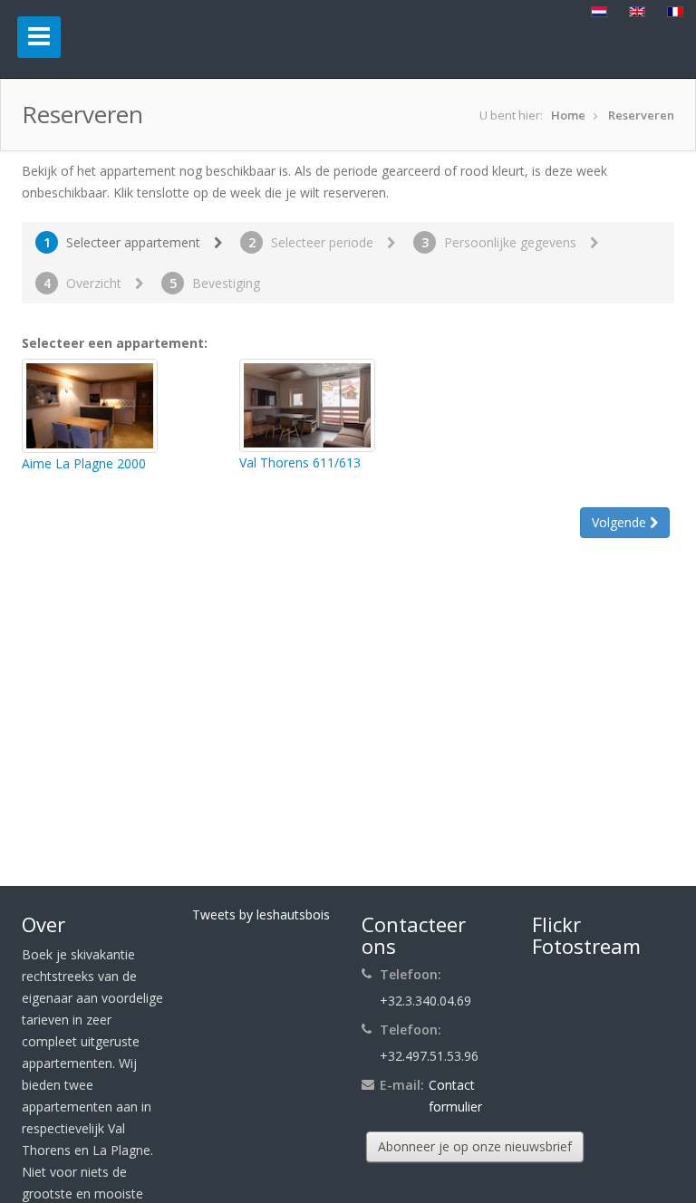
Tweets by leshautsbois (261, 914)
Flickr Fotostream (586, 934)
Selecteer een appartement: (115, 342)
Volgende (621, 522)
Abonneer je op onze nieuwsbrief (475, 1146)
